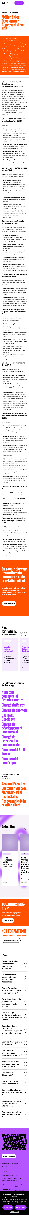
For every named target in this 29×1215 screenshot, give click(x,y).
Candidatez (19, 3)
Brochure (10, 3)
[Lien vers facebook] (3, 1167)
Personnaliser (14, 1211)
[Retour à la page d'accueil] (14, 1149)
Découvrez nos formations (11, 940)
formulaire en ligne (13, 1175)
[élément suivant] (25, 633)
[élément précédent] (21, 633)
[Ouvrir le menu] (26, 3)
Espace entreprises (9, 1156)
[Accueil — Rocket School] (3, 3)
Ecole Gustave (19, 1190)
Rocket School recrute (6, 1190)
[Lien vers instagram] (7, 1167)
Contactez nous (8, 920)
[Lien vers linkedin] (11, 1167)
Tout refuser (8, 1207)
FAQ (3, 1185)
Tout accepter (20, 1207)
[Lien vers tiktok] (15, 1167)
